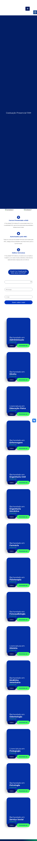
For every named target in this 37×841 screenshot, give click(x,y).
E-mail (6, 294)
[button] (2, 210)
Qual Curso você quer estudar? (15, 279)
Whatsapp (8, 286)
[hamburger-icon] (27, 9)
